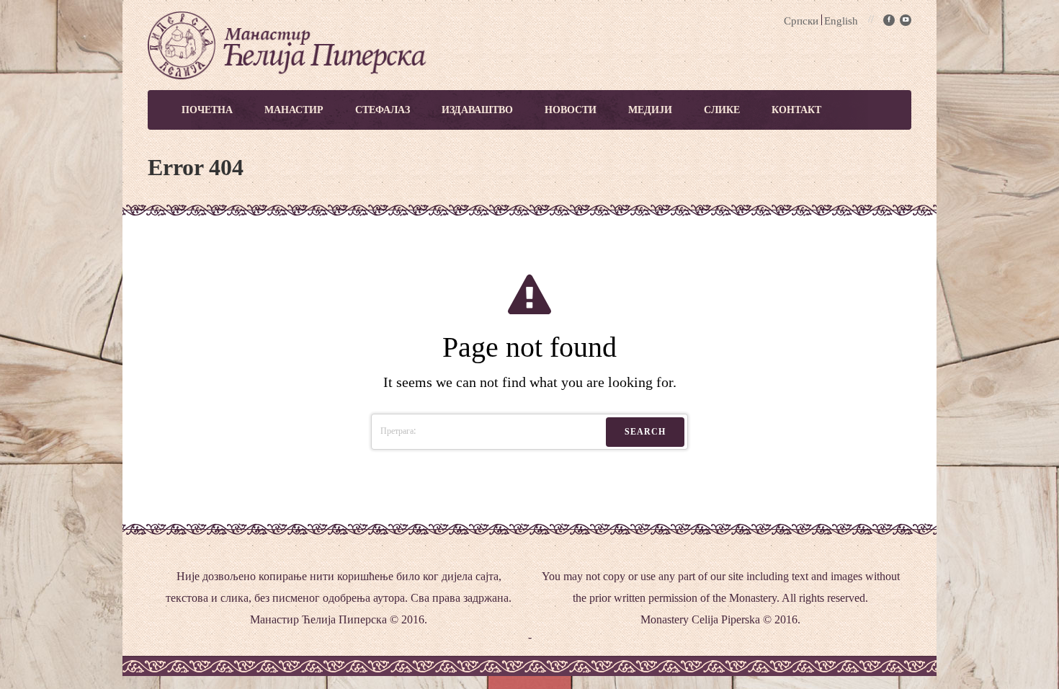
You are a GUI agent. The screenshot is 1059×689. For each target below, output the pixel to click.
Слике (722, 110)
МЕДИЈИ (650, 110)
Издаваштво (477, 110)
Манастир (293, 110)
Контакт (796, 110)
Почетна (207, 110)
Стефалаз (382, 110)
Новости (570, 110)
